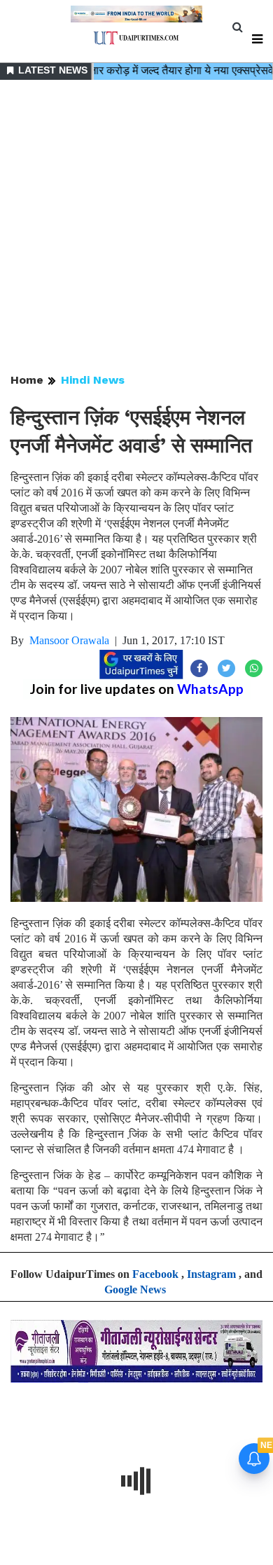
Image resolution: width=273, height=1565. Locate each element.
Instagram (211, 1274)
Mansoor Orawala (69, 640)
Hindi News (93, 380)
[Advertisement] (136, 227)
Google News (135, 1289)
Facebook (155, 1274)
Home (26, 380)
